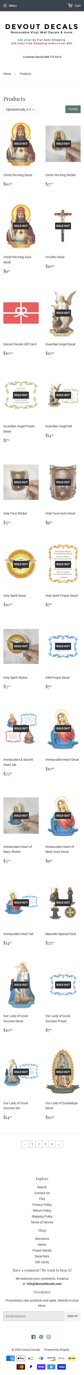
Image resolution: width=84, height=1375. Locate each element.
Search (42, 1187)
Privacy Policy (42, 1205)
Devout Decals (31, 1349)
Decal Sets (42, 1256)
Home (7, 73)
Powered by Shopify (56, 1349)
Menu (13, 5)
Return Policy (42, 1210)
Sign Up (72, 1316)
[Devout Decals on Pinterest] (41, 1337)
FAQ (42, 1199)
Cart (77, 5)
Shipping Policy (42, 1216)
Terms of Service (42, 1222)
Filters (73, 109)
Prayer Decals (42, 1250)
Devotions (42, 1239)
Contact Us (42, 1193)
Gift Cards (42, 1262)
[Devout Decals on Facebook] (33, 1337)
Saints (42, 1244)
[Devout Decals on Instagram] (48, 1337)
